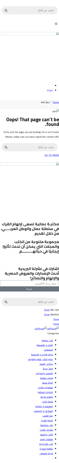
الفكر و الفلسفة (44, 345)
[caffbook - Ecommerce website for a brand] (47, 328)
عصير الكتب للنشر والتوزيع (40, 359)
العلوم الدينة (46, 397)
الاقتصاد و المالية (44, 406)
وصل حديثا (48, 368)
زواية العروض (46, 453)
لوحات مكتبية (46, 378)
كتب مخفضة (46, 425)
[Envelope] (39, 261)
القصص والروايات (44, 373)
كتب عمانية (47, 340)
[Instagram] (55, 261)
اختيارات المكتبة (45, 392)
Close (47, 309)
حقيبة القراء (47, 420)
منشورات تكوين (45, 387)
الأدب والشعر (46, 434)
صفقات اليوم (46, 439)
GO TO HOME (52, 155)
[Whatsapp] (30, 261)
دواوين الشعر (46, 364)
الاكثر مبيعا (47, 383)
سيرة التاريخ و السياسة (42, 354)
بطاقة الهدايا (46, 448)
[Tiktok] (47, 261)
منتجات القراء (46, 430)
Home (56, 102)
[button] (29, 24)
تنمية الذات (47, 401)
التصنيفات (48, 350)
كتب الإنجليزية (46, 444)
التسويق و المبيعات (43, 411)
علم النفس (47, 415)
